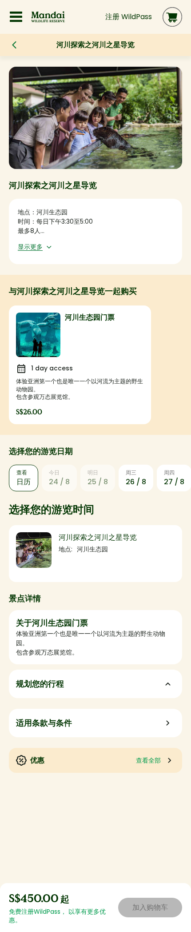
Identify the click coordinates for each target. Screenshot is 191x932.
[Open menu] (16, 17)
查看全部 (148, 760)
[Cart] (172, 17)
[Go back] (14, 45)
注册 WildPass (128, 17)
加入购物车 (150, 907)
